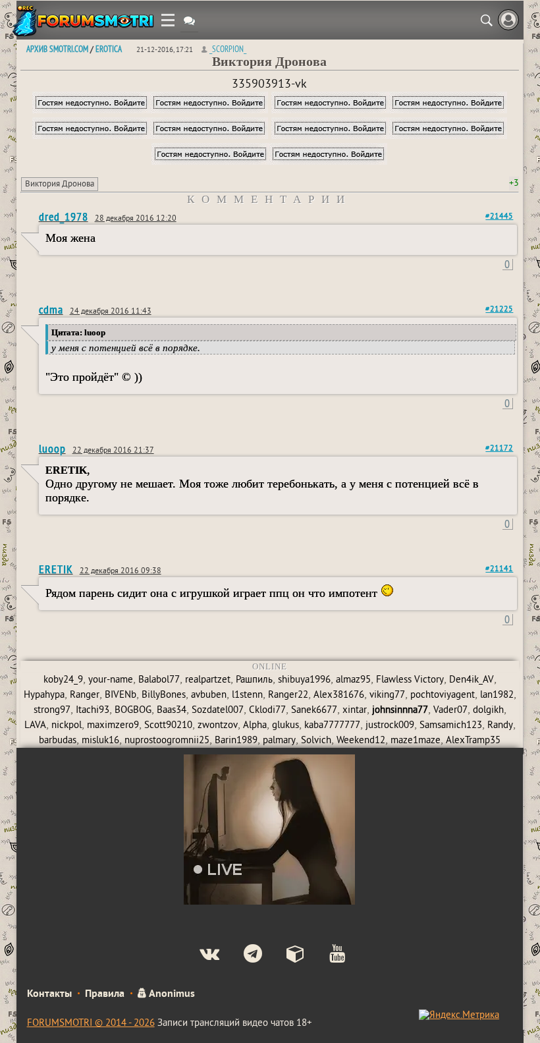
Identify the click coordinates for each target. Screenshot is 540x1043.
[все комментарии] (189, 22)
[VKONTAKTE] (198, 955)
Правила (104, 994)
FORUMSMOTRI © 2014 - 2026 (91, 1023)
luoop (52, 448)
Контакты (49, 994)
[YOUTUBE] (326, 955)
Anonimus (171, 994)
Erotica (108, 48)
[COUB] (285, 955)
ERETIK (56, 569)
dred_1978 (63, 216)
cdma (51, 309)
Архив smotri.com (57, 48)
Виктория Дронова (59, 184)
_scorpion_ (227, 48)
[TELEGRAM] (242, 955)
